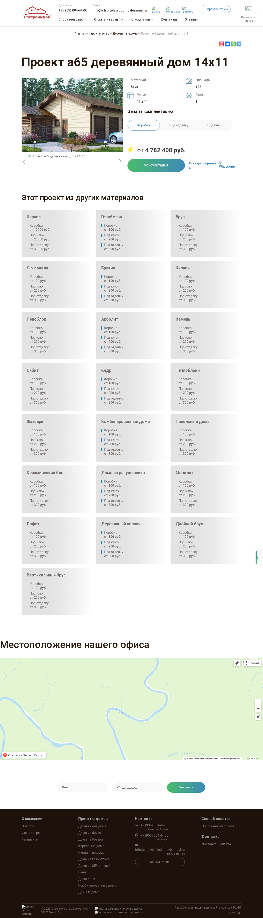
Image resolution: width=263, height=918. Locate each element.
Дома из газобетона (94, 859)
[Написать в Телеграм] (173, 9)
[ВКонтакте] (227, 44)
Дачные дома (88, 892)
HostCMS (235, 913)
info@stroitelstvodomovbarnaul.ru (120, 10)
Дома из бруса (89, 833)
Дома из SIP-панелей (94, 866)
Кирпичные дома (91, 852)
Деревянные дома (92, 826)
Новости (28, 826)
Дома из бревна (90, 839)
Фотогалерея (32, 833)
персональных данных (167, 799)
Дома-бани (86, 879)
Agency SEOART (231, 907)
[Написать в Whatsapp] (158, 9)
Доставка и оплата (216, 844)
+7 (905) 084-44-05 (73, 10)
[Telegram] (238, 44)
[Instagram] (221, 44)
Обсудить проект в (202, 165)
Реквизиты (30, 839)
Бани (82, 872)
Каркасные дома (91, 846)
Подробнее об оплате (218, 826)
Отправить (186, 787)
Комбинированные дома (97, 885)
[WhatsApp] (233, 44)
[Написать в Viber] (188, 9)
